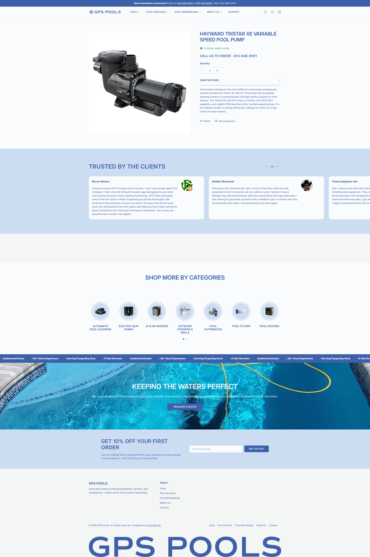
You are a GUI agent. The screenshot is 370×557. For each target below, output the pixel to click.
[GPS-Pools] (105, 12)
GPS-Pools (103, 525)
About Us (165, 502)
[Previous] (266, 166)
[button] (279, 12)
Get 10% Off (256, 449)
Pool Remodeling (169, 497)
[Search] (265, 12)
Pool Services (167, 493)
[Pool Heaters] (269, 311)
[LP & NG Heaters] (157, 311)
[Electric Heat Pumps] (128, 311)
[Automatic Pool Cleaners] (100, 311)
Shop (163, 488)
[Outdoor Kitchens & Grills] (185, 311)
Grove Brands (153, 525)
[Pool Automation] (213, 311)
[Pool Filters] (241, 311)
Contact (164, 507)
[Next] (277, 166)
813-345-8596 (204, 3)
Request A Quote (185, 407)
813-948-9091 (185, 3)
